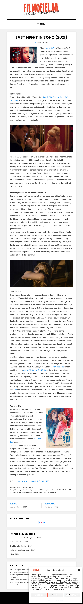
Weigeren (55, 595)
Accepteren (39, 595)
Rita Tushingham (15, 492)
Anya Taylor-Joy (20, 490)
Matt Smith (60, 490)
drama (20, 487)
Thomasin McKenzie (50, 492)
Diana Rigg (29, 490)
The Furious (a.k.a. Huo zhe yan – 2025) (22, 550)
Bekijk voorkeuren (72, 595)
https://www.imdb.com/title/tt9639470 (32, 481)
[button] (79, 570)
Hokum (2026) (14, 554)
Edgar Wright (38, 490)
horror (25, 487)
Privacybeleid (59, 600)
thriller (29, 487)
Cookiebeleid (50, 600)
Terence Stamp (38, 492)
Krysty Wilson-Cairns (49, 490)
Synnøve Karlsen (26, 492)
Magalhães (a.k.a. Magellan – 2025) (21, 546)
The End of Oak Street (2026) (19, 542)
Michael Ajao (69, 490)
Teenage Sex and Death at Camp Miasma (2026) (25, 538)
